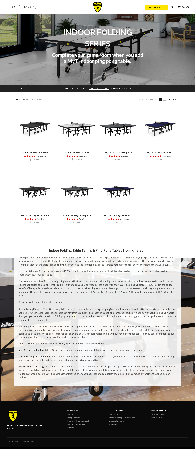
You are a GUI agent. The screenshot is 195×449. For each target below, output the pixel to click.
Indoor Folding (99, 88)
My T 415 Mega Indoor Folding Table (37, 356)
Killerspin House (157, 418)
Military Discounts (73, 418)
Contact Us (113, 424)
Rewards (70, 428)
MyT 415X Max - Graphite (118, 152)
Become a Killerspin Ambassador (78, 421)
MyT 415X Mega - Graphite (76, 215)
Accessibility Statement (117, 421)
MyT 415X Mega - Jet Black (35, 215)
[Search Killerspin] (172, 7)
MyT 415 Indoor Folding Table (34, 350)
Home (21, 99)
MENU (13, 7)
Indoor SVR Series (75, 88)
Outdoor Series (121, 88)
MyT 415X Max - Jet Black (34, 152)
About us (70, 414)
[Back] (19, 89)
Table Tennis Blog (157, 414)
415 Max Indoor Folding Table (34, 366)
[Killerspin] (97, 7)
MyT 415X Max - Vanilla (76, 152)
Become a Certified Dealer (76, 424)
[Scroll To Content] (97, 71)
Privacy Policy (114, 414)
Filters (172, 99)
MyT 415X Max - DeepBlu (160, 152)
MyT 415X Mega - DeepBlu (118, 215)
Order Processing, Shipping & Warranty (123, 418)
